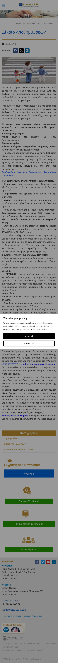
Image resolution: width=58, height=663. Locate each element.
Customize (29, 343)
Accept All (29, 336)
